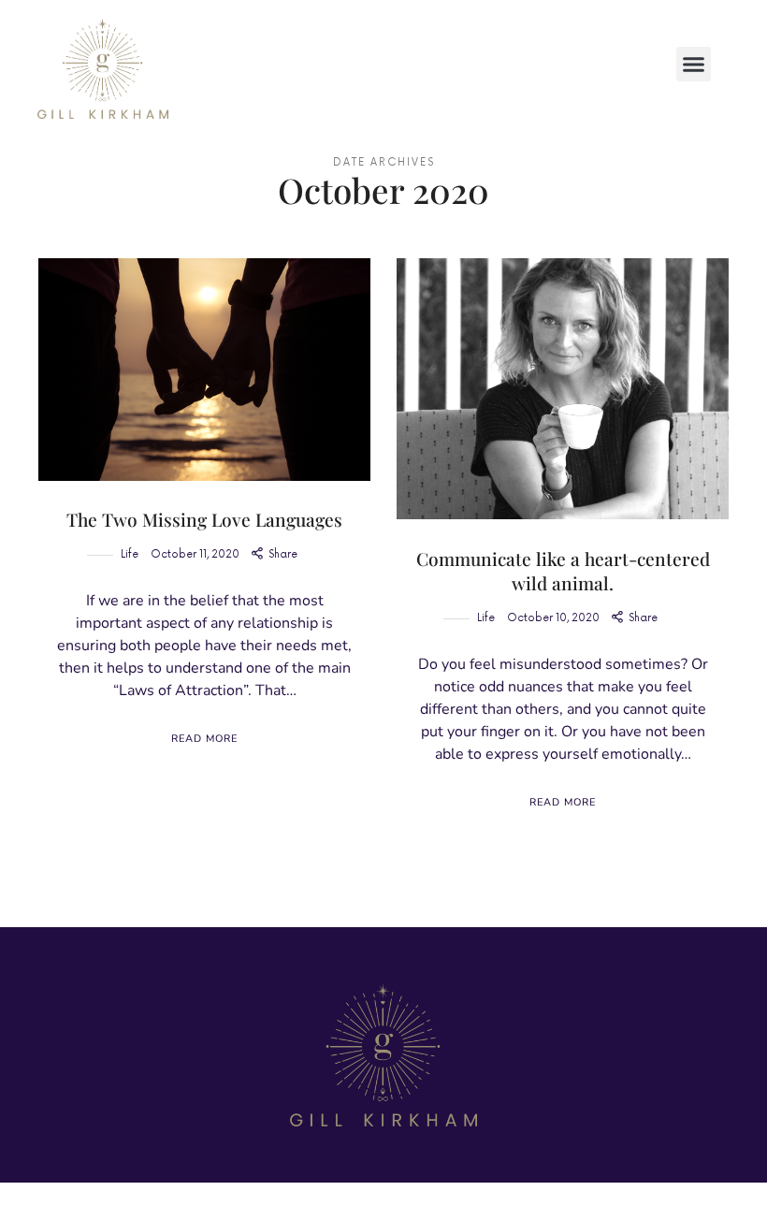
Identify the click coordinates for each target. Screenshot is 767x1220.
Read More (204, 739)
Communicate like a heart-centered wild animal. (563, 571)
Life (129, 554)
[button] (694, 64)
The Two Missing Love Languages (204, 519)
